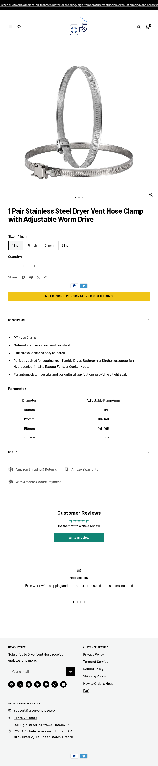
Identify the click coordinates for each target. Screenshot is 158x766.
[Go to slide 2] (79, 197)
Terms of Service (95, 661)
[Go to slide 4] (84, 602)
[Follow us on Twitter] (20, 684)
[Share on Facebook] (23, 277)
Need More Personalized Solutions (79, 296)
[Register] (70, 671)
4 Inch (15, 245)
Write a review (79, 537)
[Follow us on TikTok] (54, 684)
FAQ (86, 690)
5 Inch (32, 245)
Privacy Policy (93, 654)
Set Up (12, 451)
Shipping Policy (94, 676)
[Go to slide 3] (82, 197)
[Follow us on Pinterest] (37, 684)
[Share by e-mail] (45, 277)
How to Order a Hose (98, 683)
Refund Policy (93, 669)
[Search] (19, 27)
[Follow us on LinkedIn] (63, 684)
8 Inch (66, 245)
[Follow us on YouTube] (46, 684)
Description (16, 320)
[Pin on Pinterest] (31, 277)
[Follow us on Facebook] (11, 684)
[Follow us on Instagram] (29, 684)
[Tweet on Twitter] (38, 277)
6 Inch (49, 245)
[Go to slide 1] (75, 197)
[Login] (139, 27)
